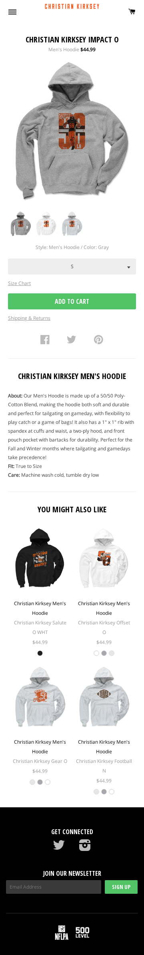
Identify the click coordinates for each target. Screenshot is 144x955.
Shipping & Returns (29, 318)
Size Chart (19, 283)
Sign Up (121, 887)
